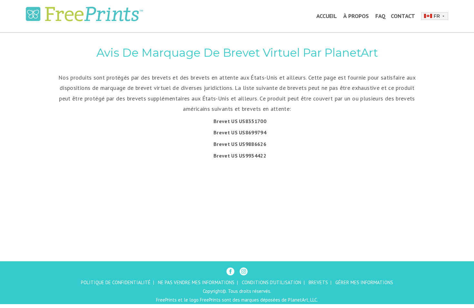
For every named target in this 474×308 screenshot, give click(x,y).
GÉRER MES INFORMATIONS (364, 282)
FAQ (380, 16)
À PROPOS (356, 16)
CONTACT (403, 16)
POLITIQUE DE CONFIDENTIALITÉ (116, 282)
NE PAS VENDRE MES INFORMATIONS (196, 282)
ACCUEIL (326, 16)
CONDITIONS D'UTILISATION (271, 282)
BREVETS (318, 282)
